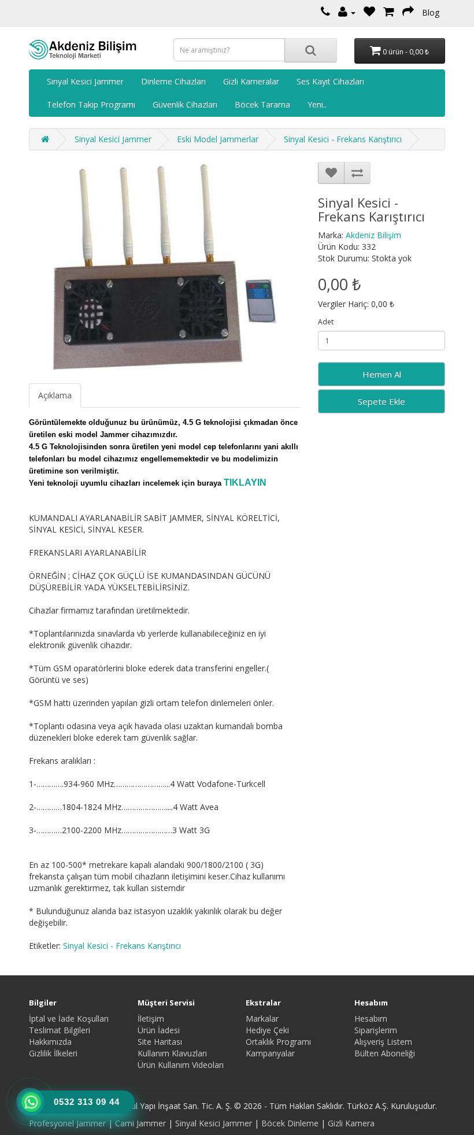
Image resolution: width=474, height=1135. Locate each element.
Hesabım (370, 1018)
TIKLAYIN (245, 482)
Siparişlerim (375, 1030)
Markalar (262, 1018)
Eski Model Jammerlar (217, 139)
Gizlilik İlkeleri (53, 1053)
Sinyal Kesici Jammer (85, 81)
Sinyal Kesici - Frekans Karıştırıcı (343, 139)
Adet (326, 322)
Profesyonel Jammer (67, 1123)
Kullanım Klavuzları (172, 1053)
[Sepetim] (388, 12)
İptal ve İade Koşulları (69, 1018)
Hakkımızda (50, 1041)
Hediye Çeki (267, 1030)
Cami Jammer (140, 1123)
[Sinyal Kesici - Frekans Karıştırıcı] (165, 267)
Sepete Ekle (381, 401)
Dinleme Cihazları (173, 81)
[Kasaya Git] (408, 12)
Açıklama (55, 395)
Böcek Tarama (262, 104)
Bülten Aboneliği (384, 1053)
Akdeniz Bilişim (373, 235)
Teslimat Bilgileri (59, 1030)
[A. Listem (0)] (369, 12)
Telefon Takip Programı (91, 104)
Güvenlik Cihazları (185, 104)
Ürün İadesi (159, 1030)
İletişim (151, 1018)
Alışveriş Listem (383, 1041)
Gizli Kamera (351, 1123)
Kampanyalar (270, 1053)
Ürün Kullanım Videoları (181, 1064)
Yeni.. (317, 104)
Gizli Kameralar (251, 81)
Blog (430, 12)
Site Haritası (160, 1041)
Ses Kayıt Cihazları (330, 81)
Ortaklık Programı (278, 1041)
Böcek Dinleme (290, 1123)
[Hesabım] (347, 12)
